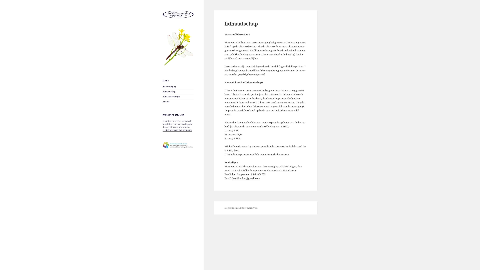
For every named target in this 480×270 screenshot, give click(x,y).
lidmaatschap (169, 91)
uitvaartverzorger (171, 96)
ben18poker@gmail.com (246, 178)
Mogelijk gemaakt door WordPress (241, 207)
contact (166, 101)
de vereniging (169, 86)
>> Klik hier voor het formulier (177, 130)
